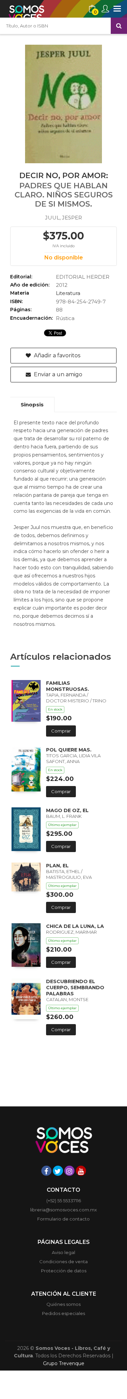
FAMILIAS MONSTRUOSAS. (67, 686)
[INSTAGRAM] (69, 1171)
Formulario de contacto (63, 1219)
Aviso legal (63, 1252)
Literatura (68, 293)
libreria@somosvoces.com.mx (63, 1209)
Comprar (61, 731)
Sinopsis (32, 404)
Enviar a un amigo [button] (57, 374)
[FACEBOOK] (46, 1171)
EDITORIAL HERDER (82, 277)
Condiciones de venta (63, 1261)
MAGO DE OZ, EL (67, 810)
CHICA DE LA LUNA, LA (75, 926)
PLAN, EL (57, 866)
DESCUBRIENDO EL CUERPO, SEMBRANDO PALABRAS (75, 987)
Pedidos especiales (63, 1313)
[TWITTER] (58, 1171)
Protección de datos (63, 1270)
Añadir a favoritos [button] (56, 355)
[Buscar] (119, 26)
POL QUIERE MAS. (68, 750)
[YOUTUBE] (81, 1171)
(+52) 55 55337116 (63, 1200)
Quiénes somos (63, 1304)
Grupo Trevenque (63, 1363)
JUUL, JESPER (63, 217)
